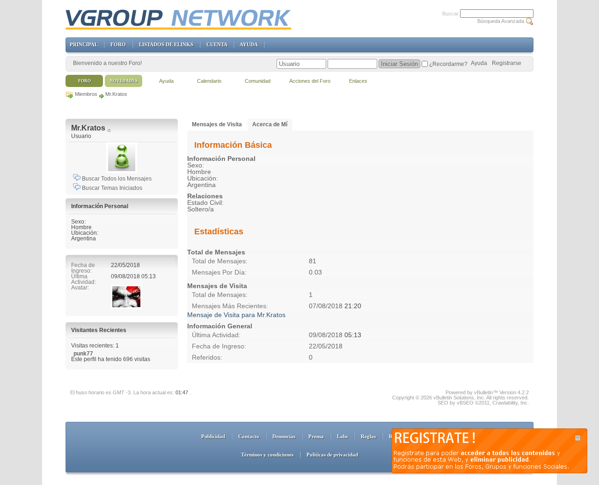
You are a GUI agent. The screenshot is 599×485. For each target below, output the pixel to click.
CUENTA (216, 44)
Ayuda (479, 63)
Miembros (86, 94)
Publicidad (213, 436)
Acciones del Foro (309, 81)
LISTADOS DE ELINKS (166, 44)
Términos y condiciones (267, 454)
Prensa (316, 436)
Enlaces (358, 81)
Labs (342, 436)
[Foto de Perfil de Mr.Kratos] (121, 157)
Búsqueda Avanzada (500, 21)
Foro (84, 81)
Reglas (368, 436)
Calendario (209, 81)
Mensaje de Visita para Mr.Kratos (236, 315)
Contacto (248, 436)
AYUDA (248, 44)
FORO (118, 44)
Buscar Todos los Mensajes (116, 178)
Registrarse (506, 63)
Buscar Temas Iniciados (111, 188)
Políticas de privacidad (332, 454)
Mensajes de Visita (217, 124)
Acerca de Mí (269, 124)
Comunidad (257, 81)
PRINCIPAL (83, 44)
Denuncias (283, 436)
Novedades (124, 81)
